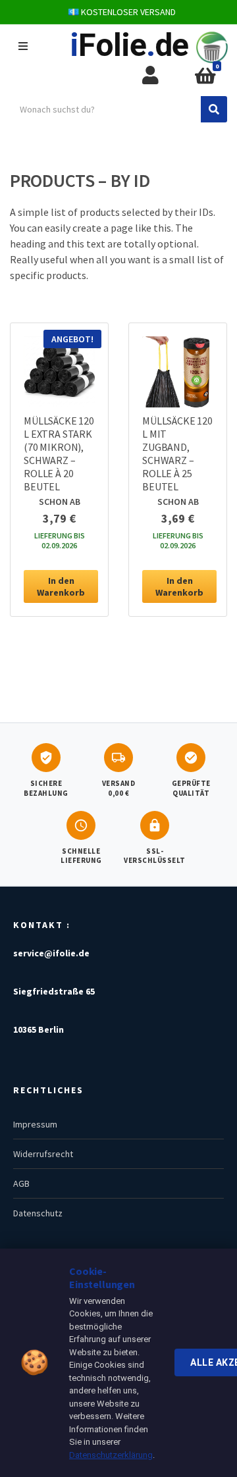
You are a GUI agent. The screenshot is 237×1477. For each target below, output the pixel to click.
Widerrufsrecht (43, 1154)
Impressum (35, 1124)
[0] (205, 76)
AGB (21, 1183)
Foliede (129, 45)
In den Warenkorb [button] (61, 586)
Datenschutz (38, 1213)
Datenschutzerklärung (111, 1455)
